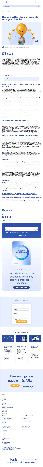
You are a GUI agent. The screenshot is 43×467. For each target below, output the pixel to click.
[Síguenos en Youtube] (30, 463)
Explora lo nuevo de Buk (7, 408)
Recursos (4, 402)
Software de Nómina (6, 426)
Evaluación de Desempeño (27, 417)
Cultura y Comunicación (26, 419)
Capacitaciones (25, 418)
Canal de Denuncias (6, 431)
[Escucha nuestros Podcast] (34, 463)
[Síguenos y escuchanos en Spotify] (12, 54)
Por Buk (6, 47)
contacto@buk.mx (5, 438)
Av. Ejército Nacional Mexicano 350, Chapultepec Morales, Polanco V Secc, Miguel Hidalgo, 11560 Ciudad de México (11, 448)
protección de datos (24, 232)
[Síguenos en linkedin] (5, 54)
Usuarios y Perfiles (6, 419)
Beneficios (24, 425)
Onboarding (4, 430)
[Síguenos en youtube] (10, 54)
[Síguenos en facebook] (3, 54)
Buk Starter (4, 411)
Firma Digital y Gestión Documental (9, 429)
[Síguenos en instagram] (8, 54)
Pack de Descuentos (26, 429)
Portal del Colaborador (6, 418)
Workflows (4, 421)
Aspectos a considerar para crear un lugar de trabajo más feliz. (20, 78)
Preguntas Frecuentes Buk (7, 407)
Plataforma (4, 415)
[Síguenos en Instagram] (32, 463)
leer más (7, 358)
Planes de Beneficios (26, 427)
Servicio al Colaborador (7, 433)
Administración (5, 425)
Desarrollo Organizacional (27, 415)
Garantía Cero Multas (6, 406)
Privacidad (4, 403)
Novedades (4, 14)
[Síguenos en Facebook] (26, 463)
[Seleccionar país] (36, 2)
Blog (3, 400)
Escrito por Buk (9, 210)
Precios (3, 396)
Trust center (4, 410)
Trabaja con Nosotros (6, 398)
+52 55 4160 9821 (5, 444)
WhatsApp (5, 439)
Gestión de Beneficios (26, 426)
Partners (4, 399)
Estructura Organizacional (7, 417)
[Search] (3, 221)
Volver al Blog (6, 11)
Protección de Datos (6, 404)
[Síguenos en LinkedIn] (28, 463)
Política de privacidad (16, 232)
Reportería (4, 422)
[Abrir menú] (40, 2)
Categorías (6, 6)
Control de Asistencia (6, 427)
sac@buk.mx (4, 443)
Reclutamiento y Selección (27, 421)
